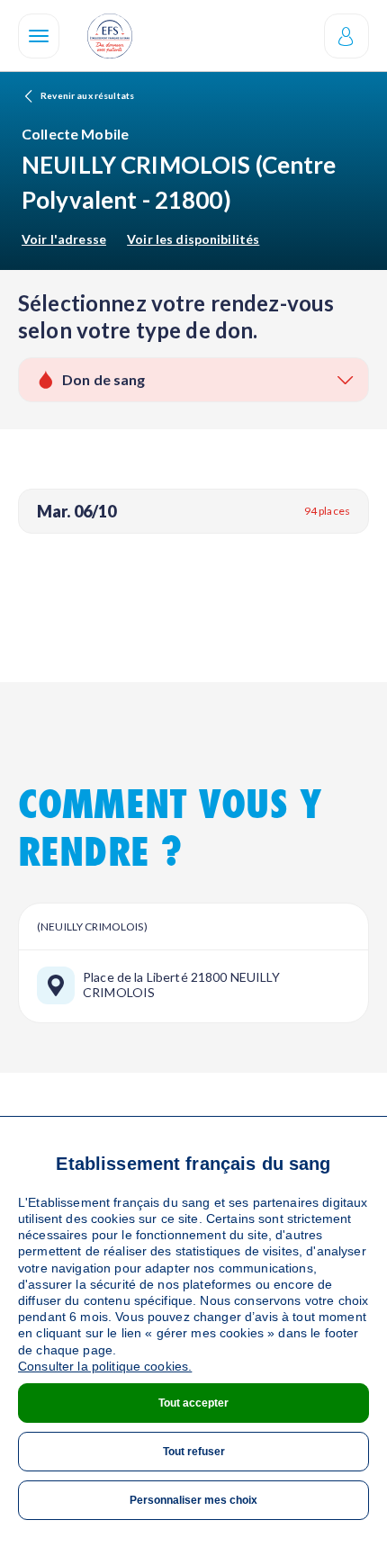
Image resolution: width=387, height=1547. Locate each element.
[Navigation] (38, 35)
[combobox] (193, 379)
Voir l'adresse (64, 239)
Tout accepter (193, 1403)
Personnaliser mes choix (193, 1500)
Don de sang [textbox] (104, 379)
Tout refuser (194, 1451)
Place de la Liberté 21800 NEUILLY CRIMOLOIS (182, 985)
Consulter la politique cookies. (105, 1366)
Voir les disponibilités (193, 239)
